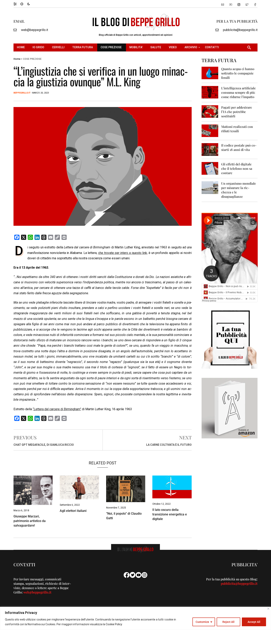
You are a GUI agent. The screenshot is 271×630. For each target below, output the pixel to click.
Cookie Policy (114, 624)
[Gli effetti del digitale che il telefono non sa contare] (210, 168)
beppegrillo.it (21, 93)
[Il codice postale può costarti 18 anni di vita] (210, 149)
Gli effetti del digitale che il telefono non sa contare (236, 168)
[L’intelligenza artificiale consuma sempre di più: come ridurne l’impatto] (210, 92)
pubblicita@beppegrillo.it (240, 30)
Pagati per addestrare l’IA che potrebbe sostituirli (236, 111)
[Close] (268, 609)
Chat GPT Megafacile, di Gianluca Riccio (43, 444)
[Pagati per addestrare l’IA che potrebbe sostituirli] (210, 111)
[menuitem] (21, 47)
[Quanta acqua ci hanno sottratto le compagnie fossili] (210, 73)
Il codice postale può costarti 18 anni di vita (239, 147)
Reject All (228, 621)
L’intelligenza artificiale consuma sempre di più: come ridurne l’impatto (238, 92)
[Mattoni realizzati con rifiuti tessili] (210, 130)
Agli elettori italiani (73, 511)
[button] (16, 3)
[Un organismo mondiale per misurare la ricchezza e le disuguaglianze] (210, 187)
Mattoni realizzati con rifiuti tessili (237, 128)
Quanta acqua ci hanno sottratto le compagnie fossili (237, 73)
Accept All (254, 621)
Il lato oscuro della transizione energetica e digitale (169, 514)
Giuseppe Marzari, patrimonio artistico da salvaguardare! (29, 520)
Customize (202, 621)
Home (16, 59)
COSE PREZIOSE (32, 59)
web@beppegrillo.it (34, 30)
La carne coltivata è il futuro (169, 444)
